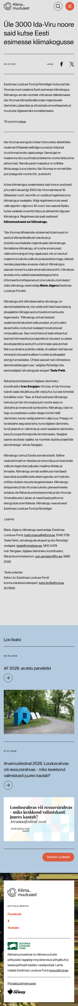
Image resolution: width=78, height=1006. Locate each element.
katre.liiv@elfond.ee (51, 583)
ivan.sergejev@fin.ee (48, 556)
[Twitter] (71, 64)
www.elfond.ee (58, 970)
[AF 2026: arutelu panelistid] (39, 712)
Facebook (14, 914)
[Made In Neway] (16, 992)
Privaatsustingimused (22, 983)
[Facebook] (61, 64)
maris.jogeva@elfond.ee (39, 535)
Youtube (13, 928)
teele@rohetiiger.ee (29, 546)
